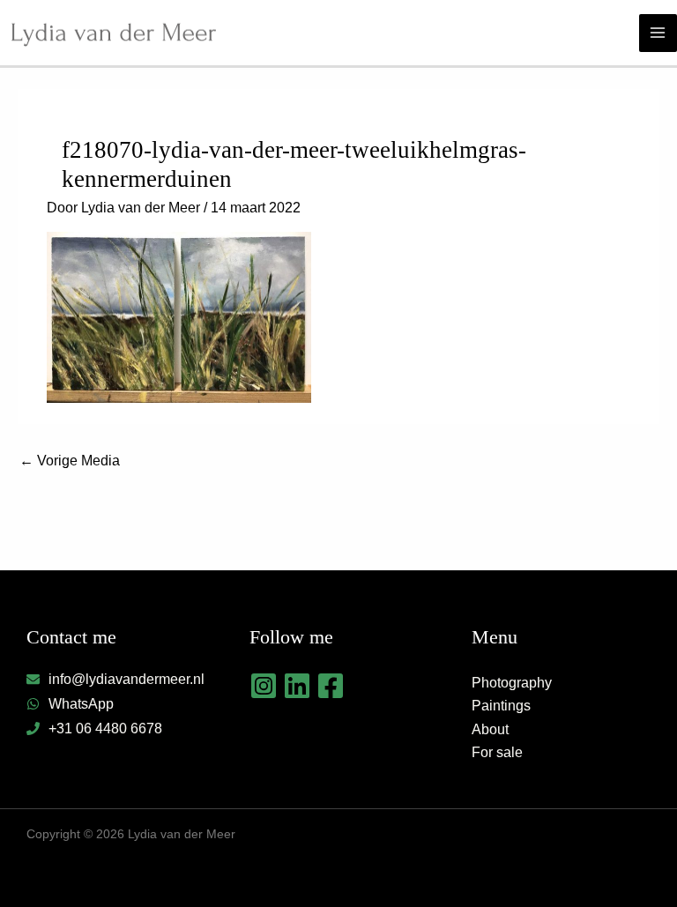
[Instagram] (263, 686)
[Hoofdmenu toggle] (658, 33)
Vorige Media (69, 460)
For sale (497, 752)
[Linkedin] (297, 686)
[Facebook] (330, 686)
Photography (512, 682)
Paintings (501, 705)
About (490, 729)
